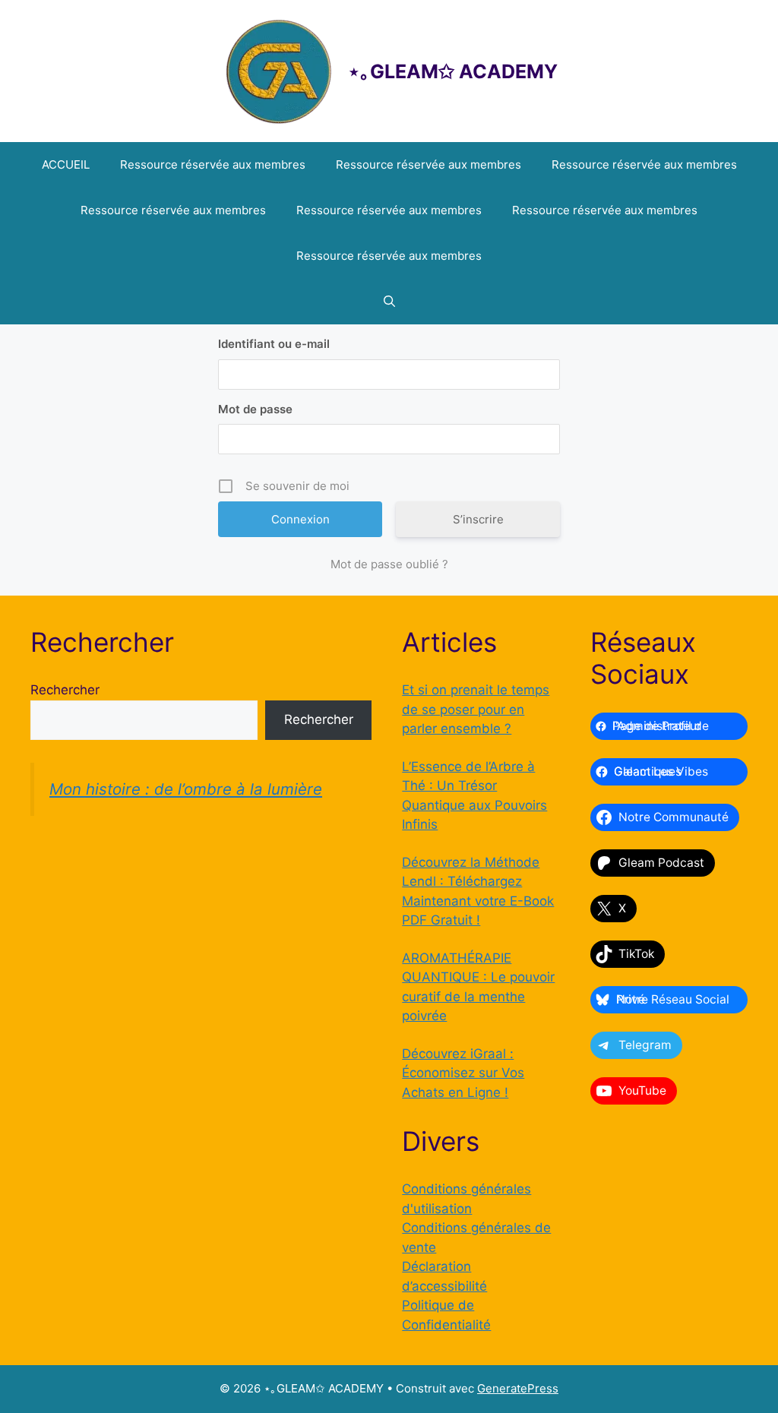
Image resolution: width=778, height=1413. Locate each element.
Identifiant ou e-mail (274, 344)
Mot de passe (255, 409)
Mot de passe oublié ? (389, 564)
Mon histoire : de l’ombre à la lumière (185, 788)
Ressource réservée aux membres (212, 164)
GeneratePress (517, 1388)
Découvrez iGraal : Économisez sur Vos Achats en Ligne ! (463, 1073)
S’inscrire (478, 519)
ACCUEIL (66, 164)
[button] (389, 301)
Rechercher (65, 689)
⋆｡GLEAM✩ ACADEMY (453, 71)
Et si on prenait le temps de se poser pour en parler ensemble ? (475, 709)
